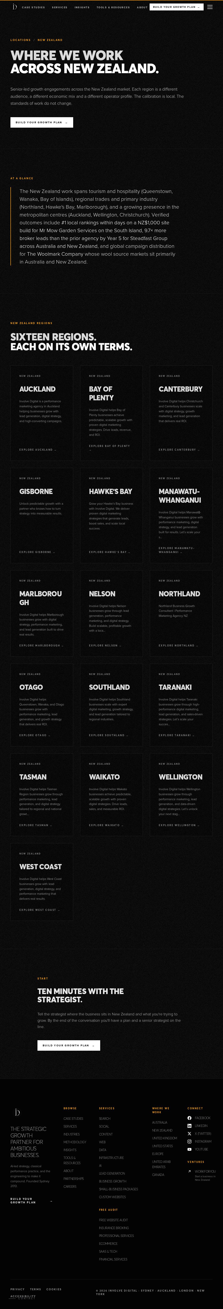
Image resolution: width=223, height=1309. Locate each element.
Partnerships (74, 1179)
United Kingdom (164, 1138)
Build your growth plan (176, 7)
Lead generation (112, 1173)
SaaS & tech (108, 1251)
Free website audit (113, 1220)
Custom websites (112, 1197)
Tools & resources (113, 7)
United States (162, 1146)
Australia (159, 1123)
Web (102, 1142)
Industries (72, 1134)
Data (102, 1150)
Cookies (54, 1289)
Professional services (116, 1236)
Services (60, 7)
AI (100, 1166)
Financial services (113, 1259)
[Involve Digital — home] (14, 7)
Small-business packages (118, 1189)
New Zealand (162, 1130)
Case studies (33, 7)
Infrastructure (111, 1158)
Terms (35, 1289)
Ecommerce (108, 1244)
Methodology (75, 1142)
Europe (158, 1154)
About (142, 7)
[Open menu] (210, 7)
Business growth (112, 1181)
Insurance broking (114, 1228)
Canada (158, 1175)
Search (104, 1119)
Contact (27, 1298)
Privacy (17, 1289)
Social (104, 1126)
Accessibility (23, 1296)
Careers (70, 1187)
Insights (82, 7)
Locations (20, 40)
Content (106, 1134)
